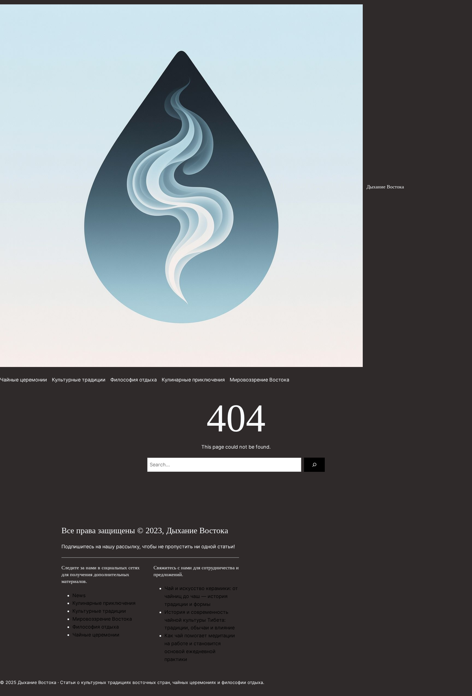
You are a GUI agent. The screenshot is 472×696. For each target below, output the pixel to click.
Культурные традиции (99, 611)
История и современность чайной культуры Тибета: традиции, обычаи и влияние (199, 620)
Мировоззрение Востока (102, 619)
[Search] (314, 465)
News (78, 595)
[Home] (181, 186)
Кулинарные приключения (103, 603)
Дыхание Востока (385, 186)
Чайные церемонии (95, 635)
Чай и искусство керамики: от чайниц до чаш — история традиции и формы (201, 596)
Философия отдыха (95, 627)
